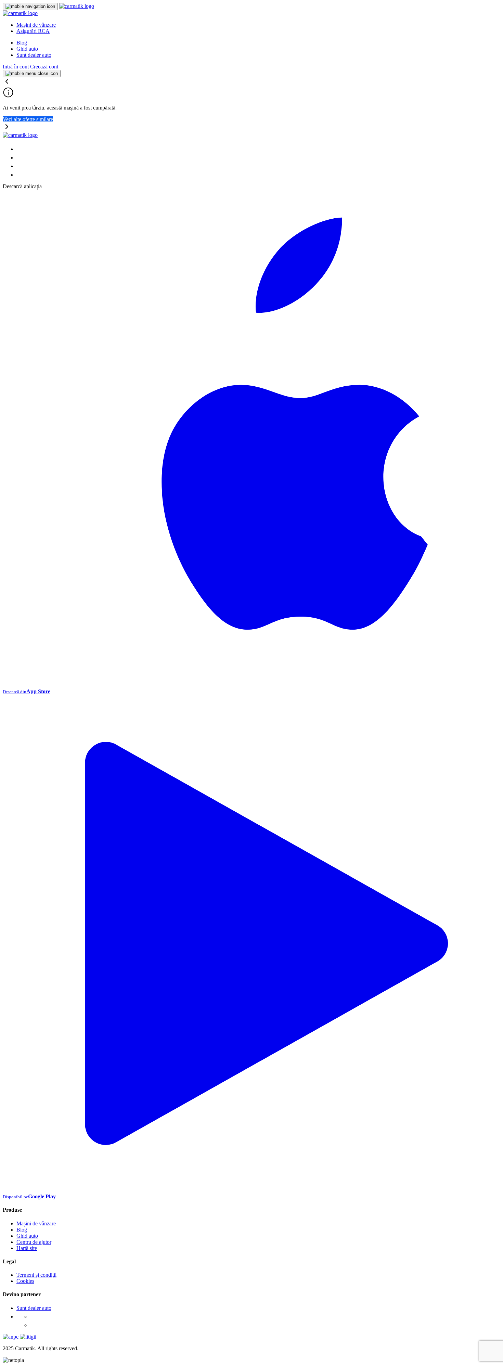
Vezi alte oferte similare (28, 119)
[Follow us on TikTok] (19, 166)
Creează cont (44, 66)
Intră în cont (16, 66)
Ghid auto (27, 49)
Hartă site (26, 1248)
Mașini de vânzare (36, 25)
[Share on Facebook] (19, 149)
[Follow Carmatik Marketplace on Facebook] (33, 1316)
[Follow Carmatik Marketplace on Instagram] (33, 1325)
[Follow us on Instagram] (19, 157)
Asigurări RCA (33, 31)
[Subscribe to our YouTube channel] (19, 175)
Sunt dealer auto (33, 55)
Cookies (25, 1281)
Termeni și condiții (36, 1275)
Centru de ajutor (33, 1242)
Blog (21, 43)
